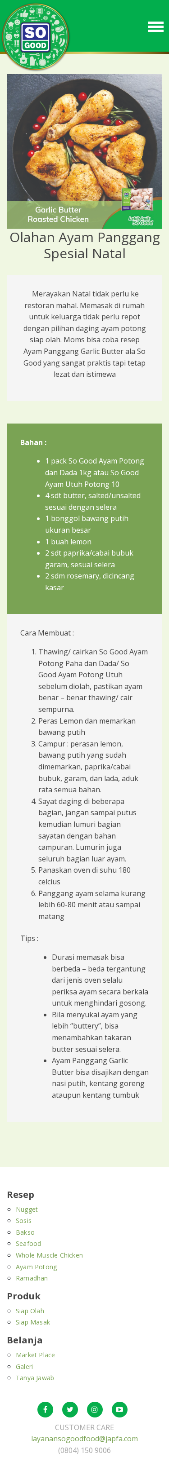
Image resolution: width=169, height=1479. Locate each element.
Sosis (24, 1220)
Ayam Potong (36, 1267)
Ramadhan (32, 1278)
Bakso (25, 1232)
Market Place (35, 1355)
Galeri (24, 1366)
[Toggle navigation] (155, 26)
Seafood (28, 1243)
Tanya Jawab (35, 1377)
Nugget (27, 1209)
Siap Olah (30, 1311)
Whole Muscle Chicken (49, 1255)
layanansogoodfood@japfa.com (84, 1439)
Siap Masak (33, 1322)
